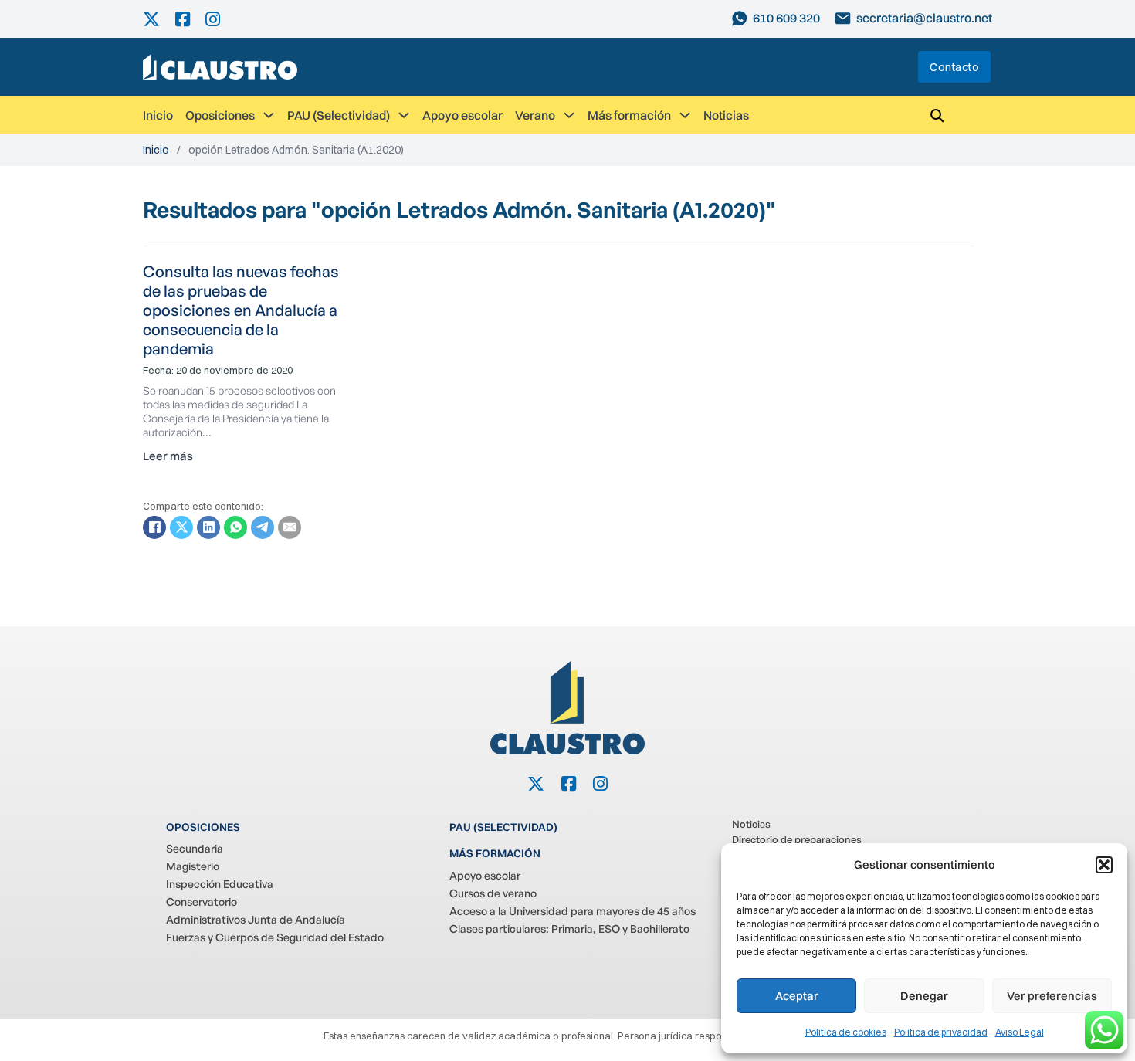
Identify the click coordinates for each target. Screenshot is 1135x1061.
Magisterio (192, 866)
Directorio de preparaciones (797, 839)
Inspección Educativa (219, 883)
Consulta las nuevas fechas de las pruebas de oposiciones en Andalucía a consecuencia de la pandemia (241, 310)
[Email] (289, 527)
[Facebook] (154, 527)
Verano (535, 115)
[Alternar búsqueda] (936, 115)
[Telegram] (262, 527)
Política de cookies (845, 1032)
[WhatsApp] (235, 527)
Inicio (158, 115)
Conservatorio (201, 901)
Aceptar (796, 995)
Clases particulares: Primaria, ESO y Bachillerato (569, 928)
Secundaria (194, 848)
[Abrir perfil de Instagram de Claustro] (220, 19)
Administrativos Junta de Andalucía (255, 919)
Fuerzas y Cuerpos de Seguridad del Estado (275, 937)
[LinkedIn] (208, 527)
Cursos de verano (493, 893)
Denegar (924, 995)
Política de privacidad (941, 1032)
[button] (1104, 865)
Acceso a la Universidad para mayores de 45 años (572, 910)
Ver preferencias (1052, 995)
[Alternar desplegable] (269, 115)
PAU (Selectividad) (338, 115)
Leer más (168, 456)
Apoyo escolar (462, 115)
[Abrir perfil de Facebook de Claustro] (190, 19)
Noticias (726, 115)
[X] (181, 527)
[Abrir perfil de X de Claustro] (159, 19)
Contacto (954, 66)
